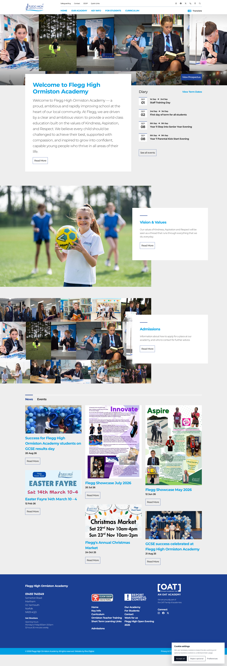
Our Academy (79, 10)
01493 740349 (34, 594)
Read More (40, 160)
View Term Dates (192, 91)
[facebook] (180, 3)
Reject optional (196, 658)
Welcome (33, 68)
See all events (147, 152)
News (29, 399)
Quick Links (95, 3)
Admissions (98, 628)
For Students (113, 10)
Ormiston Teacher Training (106, 617)
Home (64, 10)
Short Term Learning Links (106, 621)
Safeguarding (66, 3)
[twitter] (185, 3)
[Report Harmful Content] (135, 597)
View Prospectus (191, 77)
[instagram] (176, 3)
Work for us (131, 617)
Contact (77, 3)
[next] (130, 69)
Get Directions (31, 618)
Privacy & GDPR (167, 651)
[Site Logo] (36, 7)
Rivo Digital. (89, 651)
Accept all (180, 658)
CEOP (85, 3)
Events (41, 399)
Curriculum (132, 10)
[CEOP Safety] (102, 598)
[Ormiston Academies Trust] (169, 589)
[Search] (200, 3)
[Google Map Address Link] (195, 3)
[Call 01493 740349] (190, 3)
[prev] (127, 69)
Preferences (212, 658)
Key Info (96, 10)
